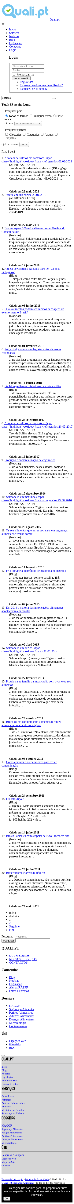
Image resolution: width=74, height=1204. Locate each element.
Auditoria (6, 1106)
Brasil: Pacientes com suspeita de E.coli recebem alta (37, 835)
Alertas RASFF (18, 987)
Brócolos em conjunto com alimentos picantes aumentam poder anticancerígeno (31, 723)
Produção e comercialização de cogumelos (30, 460)
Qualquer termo (42, 116)
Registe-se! (26, 82)
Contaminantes (18, 1026)
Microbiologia (17, 1022)
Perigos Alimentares (21, 1012)
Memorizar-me (25, 74)
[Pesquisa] (54, 98)
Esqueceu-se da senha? (33, 88)
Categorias (33, 134)
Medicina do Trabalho (13, 1110)
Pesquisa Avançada (13, 1155)
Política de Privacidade (37, 1179)
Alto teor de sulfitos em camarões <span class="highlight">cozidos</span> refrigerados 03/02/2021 (37, 159)
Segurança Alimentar (21, 1009)
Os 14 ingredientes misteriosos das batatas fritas (33, 386)
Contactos (15, 46)
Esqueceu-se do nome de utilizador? (41, 85)
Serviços (14, 32)
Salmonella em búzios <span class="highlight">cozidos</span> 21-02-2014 (29, 649)
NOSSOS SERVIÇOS (23, 959)
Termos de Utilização (12, 1179)
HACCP (14, 1005)
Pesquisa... (8, 936)
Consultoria (8, 1096)
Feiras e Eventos (19, 990)
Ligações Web (17, 1041)
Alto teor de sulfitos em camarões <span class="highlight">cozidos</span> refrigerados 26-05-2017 (37, 424)
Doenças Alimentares (22, 1019)
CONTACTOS (18, 962)
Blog (12, 39)
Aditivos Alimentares (21, 1016)
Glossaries (15, 134)
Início (12, 29)
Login (12, 50)
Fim (11, 929)
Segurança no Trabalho (13, 1113)
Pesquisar (8, 940)
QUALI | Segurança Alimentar (18, 1182)
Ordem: (9, 123)
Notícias (14, 36)
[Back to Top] (3, 1055)
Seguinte (14, 926)
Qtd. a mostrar (10, 144)
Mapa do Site (8, 1162)
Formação (7, 1099)
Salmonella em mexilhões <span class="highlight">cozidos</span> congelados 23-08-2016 (37, 498)
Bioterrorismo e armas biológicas (25, 872)
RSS (12, 1047)
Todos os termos (19, 116)
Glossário (14, 1044)
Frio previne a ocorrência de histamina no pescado (36, 570)
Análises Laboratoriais (13, 1103)
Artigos (49, 134)
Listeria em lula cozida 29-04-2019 (25, 194)
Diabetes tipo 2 (15, 799)
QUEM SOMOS (19, 955)
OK (7, 1198)
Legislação (15, 43)
